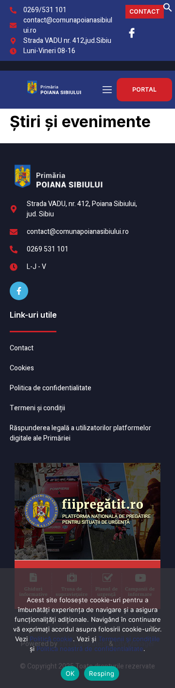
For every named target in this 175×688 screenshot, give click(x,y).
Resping (101, 673)
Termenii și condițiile (129, 639)
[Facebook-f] (19, 291)
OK (70, 673)
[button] (168, 10)
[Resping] (152, 632)
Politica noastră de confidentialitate (89, 648)
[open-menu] (106, 90)
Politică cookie (51, 639)
